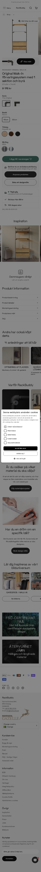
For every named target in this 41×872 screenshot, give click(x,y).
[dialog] (20, 436)
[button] (20, 458)
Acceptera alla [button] (20, 448)
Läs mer (16, 422)
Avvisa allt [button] (20, 454)
